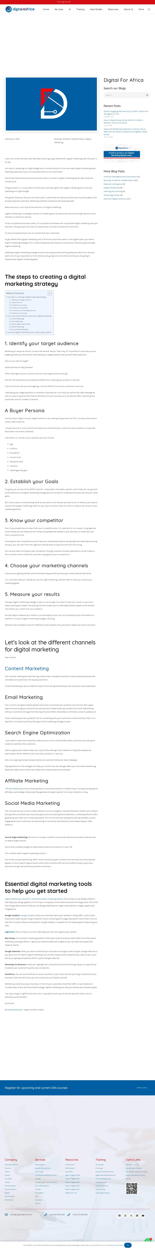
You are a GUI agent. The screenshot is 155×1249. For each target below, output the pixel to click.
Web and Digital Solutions (115, 199)
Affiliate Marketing (18, 327)
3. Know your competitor (19, 308)
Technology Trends (111, 195)
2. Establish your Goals (19, 305)
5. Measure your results (19, 313)
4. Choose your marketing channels (23, 310)
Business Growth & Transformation (69, 139)
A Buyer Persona (16, 302)
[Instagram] (125, 1215)
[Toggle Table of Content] (48, 293)
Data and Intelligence (113, 184)
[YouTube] (143, 1215)
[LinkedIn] (137, 1215)
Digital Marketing (111, 188)
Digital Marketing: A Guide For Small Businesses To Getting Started (34, 899)
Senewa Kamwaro (14, 1010)
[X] (131, 1215)
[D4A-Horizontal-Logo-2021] (20, 9)
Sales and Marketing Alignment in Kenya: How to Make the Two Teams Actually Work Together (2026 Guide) (125, 132)
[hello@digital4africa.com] (7, 1214)
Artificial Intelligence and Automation (120, 176)
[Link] (77, 2)
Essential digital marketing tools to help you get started (29, 332)
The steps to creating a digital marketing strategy (26, 297)
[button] (65, 9)
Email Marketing (17, 321)
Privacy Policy (118, 1245)
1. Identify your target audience (21, 300)
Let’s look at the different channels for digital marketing (29, 316)
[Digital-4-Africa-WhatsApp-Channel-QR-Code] (132, 1188)
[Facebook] (119, 1215)
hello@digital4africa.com (21, 1214)
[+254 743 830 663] (46, 1214)
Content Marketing (17, 319)
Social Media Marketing (20, 329)
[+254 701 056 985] (69, 1214)
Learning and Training (113, 191)
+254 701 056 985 (80, 1214)
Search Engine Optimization (21, 324)
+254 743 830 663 (57, 1214)
